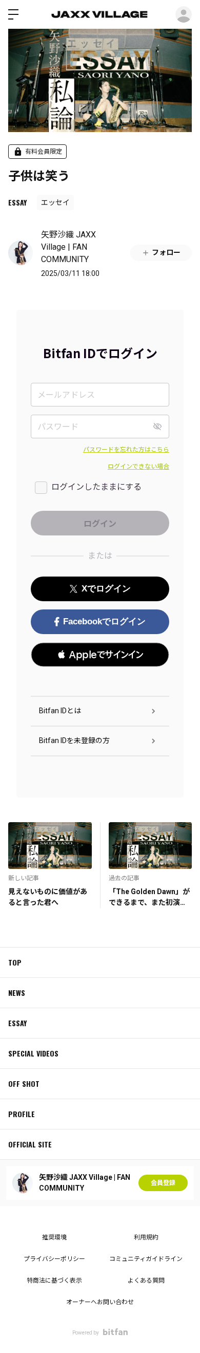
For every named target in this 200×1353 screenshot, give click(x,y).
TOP (15, 962)
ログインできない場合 (138, 466)
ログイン (183, 14)
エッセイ (55, 202)
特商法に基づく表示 (54, 1280)
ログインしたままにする (96, 487)
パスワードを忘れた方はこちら (126, 449)
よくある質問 (146, 1280)
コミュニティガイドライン (146, 1259)
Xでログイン (106, 589)
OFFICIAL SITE (30, 1144)
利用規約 (146, 1237)
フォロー (166, 252)
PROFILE (21, 1113)
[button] (100, 654)
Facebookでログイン (104, 621)
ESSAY (17, 202)
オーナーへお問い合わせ (100, 1302)
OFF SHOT (23, 1083)
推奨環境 (54, 1237)
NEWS (16, 992)
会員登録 (163, 1183)
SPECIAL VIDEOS (33, 1053)
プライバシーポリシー (54, 1259)
